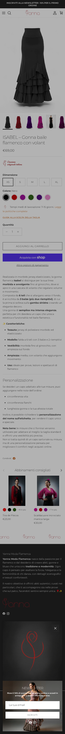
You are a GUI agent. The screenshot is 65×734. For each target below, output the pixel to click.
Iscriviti (32, 715)
